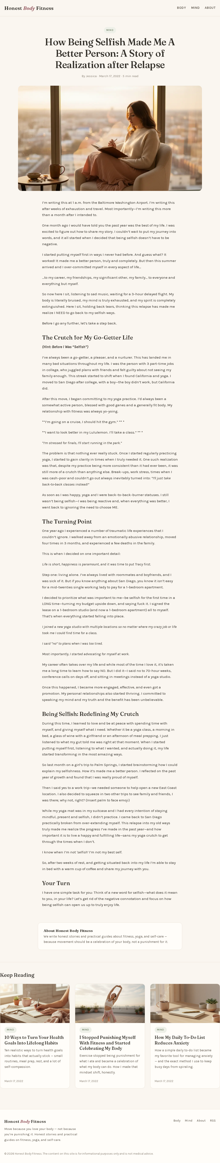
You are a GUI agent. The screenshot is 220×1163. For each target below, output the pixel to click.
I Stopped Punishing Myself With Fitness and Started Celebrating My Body (107, 1043)
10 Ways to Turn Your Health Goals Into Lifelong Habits (34, 1040)
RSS (213, 1120)
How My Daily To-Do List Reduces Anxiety (180, 1040)
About (210, 8)
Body (181, 8)
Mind (195, 8)
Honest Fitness (28, 8)
